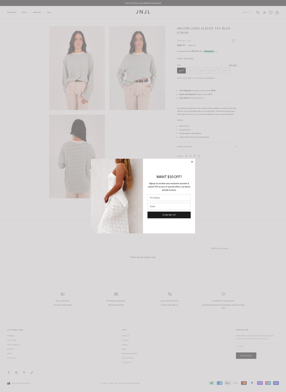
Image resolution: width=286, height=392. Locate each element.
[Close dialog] (192, 162)
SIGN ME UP (169, 215)
